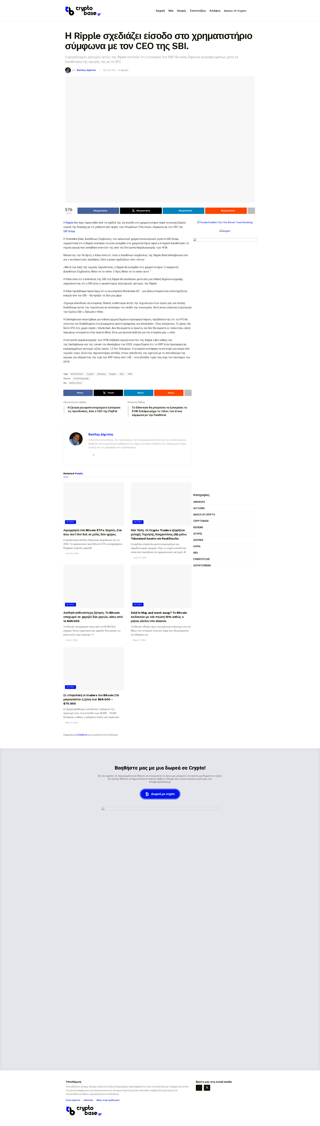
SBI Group (69, 231)
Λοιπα (196, 546)
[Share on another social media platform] (251, 211)
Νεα (195, 552)
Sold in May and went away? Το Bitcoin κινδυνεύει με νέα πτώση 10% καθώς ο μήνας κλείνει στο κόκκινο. (159, 617)
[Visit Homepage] (83, 11)
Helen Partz (75, 383)
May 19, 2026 (71, 722)
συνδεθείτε (81, 734)
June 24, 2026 (139, 557)
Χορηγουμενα (202, 565)
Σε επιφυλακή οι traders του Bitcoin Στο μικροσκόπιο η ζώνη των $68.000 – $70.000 (91, 699)
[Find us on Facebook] (199, 1088)
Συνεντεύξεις (198, 10)
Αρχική (160, 10)
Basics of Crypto (235, 10)
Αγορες (70, 522)
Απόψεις (215, 10)
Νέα (170, 10)
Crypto (90, 374)
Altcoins (199, 508)
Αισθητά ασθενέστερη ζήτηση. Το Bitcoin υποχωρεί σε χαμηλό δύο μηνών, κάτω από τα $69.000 (93, 617)
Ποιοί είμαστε (73, 1100)
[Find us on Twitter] (207, 1088)
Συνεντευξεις (201, 559)
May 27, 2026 (139, 640)
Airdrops (199, 502)
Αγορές (181, 10)
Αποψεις (198, 540)
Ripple (69, 222)
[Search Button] (253, 11)
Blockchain (77, 374)
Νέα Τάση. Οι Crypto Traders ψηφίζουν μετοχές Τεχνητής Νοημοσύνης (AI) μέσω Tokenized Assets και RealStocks (159, 534)
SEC (122, 374)
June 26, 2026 (72, 553)
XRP (130, 374)
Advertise (88, 1100)
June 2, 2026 (71, 640)
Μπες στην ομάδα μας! (108, 1100)
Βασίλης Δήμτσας (86, 70)
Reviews (198, 527)
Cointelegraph (81, 378)
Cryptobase (201, 521)
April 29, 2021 (109, 70)
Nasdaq (102, 374)
